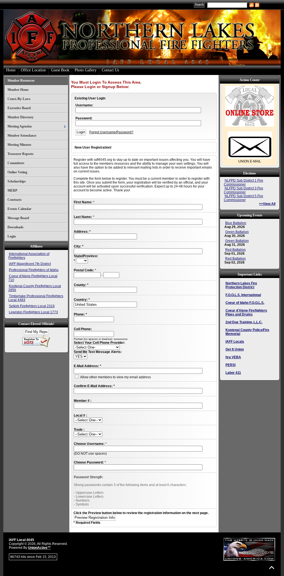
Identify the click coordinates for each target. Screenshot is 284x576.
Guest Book (60, 70)
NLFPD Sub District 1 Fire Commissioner (243, 182)
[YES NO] (80, 357)
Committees (15, 163)
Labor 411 (233, 373)
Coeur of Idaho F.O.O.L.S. (244, 303)
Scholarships (16, 181)
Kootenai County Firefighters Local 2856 (34, 288)
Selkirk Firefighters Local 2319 (32, 306)
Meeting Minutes (19, 145)
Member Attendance (21, 135)
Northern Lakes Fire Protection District (241, 285)
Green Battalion (237, 232)
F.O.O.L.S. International (243, 295)
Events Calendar (19, 209)
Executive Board (19, 108)
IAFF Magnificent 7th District (30, 264)
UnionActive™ (39, 548)
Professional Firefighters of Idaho (34, 270)
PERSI (230, 365)
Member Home (18, 90)
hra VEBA (233, 357)
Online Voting (17, 172)
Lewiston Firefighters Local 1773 (33, 312)
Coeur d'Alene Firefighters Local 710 (32, 278)
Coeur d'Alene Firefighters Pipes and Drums (246, 312)
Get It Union (234, 349)
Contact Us (110, 70)
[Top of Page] (271, 567)
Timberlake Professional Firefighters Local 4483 (35, 298)
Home (11, 70)
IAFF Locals (234, 342)
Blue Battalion (235, 223)
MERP (12, 190)
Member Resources (21, 80)
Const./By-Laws (19, 99)
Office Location (33, 70)
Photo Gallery (86, 70)
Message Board (18, 218)
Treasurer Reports (20, 154)
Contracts (14, 200)
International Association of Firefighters (28, 256)
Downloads (15, 227)
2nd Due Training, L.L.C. (243, 322)
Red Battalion (235, 250)
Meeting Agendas (19, 126)
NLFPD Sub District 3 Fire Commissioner (243, 190)
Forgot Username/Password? (111, 132)
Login (11, 236)
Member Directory (20, 117)
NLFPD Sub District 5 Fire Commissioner (243, 198)
